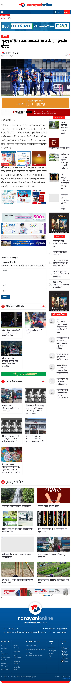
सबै (43, 306)
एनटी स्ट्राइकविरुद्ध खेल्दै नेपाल (34, 332)
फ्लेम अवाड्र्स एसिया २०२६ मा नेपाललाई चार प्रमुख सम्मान (65, 181)
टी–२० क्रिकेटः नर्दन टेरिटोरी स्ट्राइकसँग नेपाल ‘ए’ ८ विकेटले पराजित (11, 333)
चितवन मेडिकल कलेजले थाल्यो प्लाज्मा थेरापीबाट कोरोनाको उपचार (62, 369)
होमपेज (3, 18)
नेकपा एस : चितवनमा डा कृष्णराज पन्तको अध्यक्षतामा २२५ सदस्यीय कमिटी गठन (62, 326)
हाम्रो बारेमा (51, 648)
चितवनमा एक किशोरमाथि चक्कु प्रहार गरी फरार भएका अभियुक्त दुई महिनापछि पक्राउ (11, 439)
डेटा (49, 659)
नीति (50, 656)
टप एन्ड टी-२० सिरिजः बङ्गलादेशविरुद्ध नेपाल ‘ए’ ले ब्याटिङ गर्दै (17, 581)
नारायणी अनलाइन (12, 52)
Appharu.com (66, 678)
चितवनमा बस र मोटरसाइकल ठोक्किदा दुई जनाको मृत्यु (10, 408)
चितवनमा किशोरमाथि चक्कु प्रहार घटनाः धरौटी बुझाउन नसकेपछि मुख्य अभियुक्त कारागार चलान (35, 409)
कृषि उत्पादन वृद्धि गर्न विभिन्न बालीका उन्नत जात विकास (53, 581)
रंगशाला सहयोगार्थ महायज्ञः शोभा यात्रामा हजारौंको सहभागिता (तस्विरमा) (63, 343)
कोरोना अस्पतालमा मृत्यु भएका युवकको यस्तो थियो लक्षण (63, 357)
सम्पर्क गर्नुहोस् (52, 650)
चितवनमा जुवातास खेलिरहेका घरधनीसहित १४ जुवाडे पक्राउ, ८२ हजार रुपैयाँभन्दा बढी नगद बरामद (11, 468)
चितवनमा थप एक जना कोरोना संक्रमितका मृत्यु (62, 381)
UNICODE (66, 12)
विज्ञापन (51, 653)
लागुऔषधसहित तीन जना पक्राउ (59, 148)
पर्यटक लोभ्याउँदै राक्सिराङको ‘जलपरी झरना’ (65, 128)
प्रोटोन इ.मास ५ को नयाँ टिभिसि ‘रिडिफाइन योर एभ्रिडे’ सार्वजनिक (65, 161)
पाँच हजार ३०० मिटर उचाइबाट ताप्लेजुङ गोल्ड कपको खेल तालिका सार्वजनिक (10, 362)
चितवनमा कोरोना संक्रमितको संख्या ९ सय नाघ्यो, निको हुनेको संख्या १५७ (63, 393)
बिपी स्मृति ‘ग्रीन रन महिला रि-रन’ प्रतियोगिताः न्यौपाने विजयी (65, 202)
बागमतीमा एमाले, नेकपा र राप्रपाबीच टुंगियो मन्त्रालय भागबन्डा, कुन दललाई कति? (35, 439)
